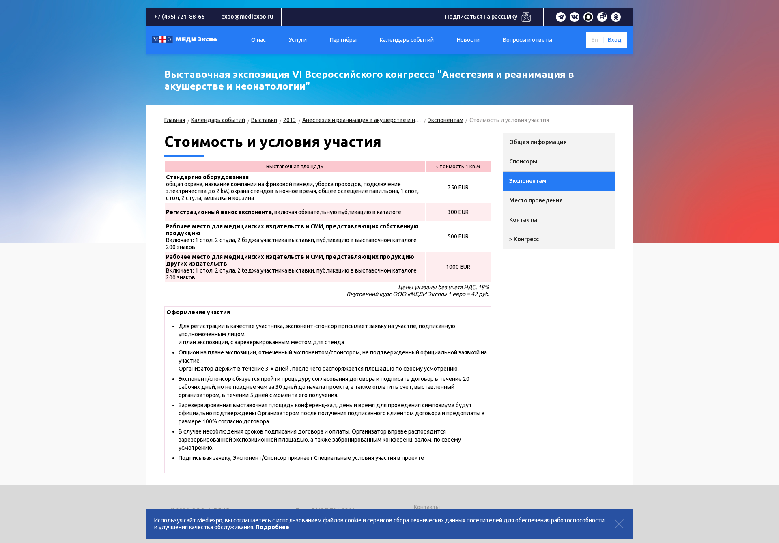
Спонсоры (523, 161)
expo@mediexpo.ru (247, 16)
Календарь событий (218, 120)
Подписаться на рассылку (481, 16)
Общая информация (538, 142)
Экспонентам (445, 120)
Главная (174, 120)
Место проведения (536, 200)
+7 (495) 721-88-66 (179, 16)
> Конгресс (524, 239)
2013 (289, 120)
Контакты (523, 220)
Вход (615, 39)
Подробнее (272, 527)
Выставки (264, 120)
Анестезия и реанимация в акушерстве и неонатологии (362, 120)
